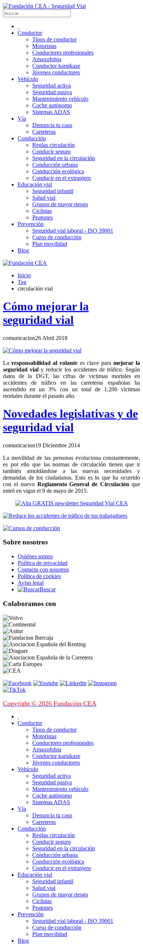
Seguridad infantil (52, 191)
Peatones (42, 217)
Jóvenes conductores (56, 72)
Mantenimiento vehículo (60, 99)
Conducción (32, 138)
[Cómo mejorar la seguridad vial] (42, 350)
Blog (23, 250)
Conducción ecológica (58, 171)
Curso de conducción (56, 237)
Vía (22, 118)
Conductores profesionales (63, 52)
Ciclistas (42, 211)
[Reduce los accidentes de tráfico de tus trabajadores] (71, 516)
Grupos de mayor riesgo (60, 204)
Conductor (30, 33)
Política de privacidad (42, 563)
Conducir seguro (51, 151)
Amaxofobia (46, 59)
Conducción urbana (55, 165)
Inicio (24, 275)
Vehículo (28, 79)
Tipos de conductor (54, 39)
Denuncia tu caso (52, 125)
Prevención (31, 224)
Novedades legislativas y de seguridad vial (70, 420)
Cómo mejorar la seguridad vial (46, 313)
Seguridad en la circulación (63, 158)
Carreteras (44, 132)
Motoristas (44, 46)
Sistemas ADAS (51, 112)
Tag (22, 282)
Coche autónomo (52, 105)
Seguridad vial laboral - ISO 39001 (72, 231)
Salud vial (43, 198)
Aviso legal (31, 583)
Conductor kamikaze (56, 66)
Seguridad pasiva (52, 92)
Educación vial (35, 184)
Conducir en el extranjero (61, 178)
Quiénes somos (35, 556)
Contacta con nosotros (43, 569)
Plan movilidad (49, 244)
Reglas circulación (53, 145)
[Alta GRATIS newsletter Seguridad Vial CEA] (71, 503)
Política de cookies (39, 576)
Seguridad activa (51, 85)
